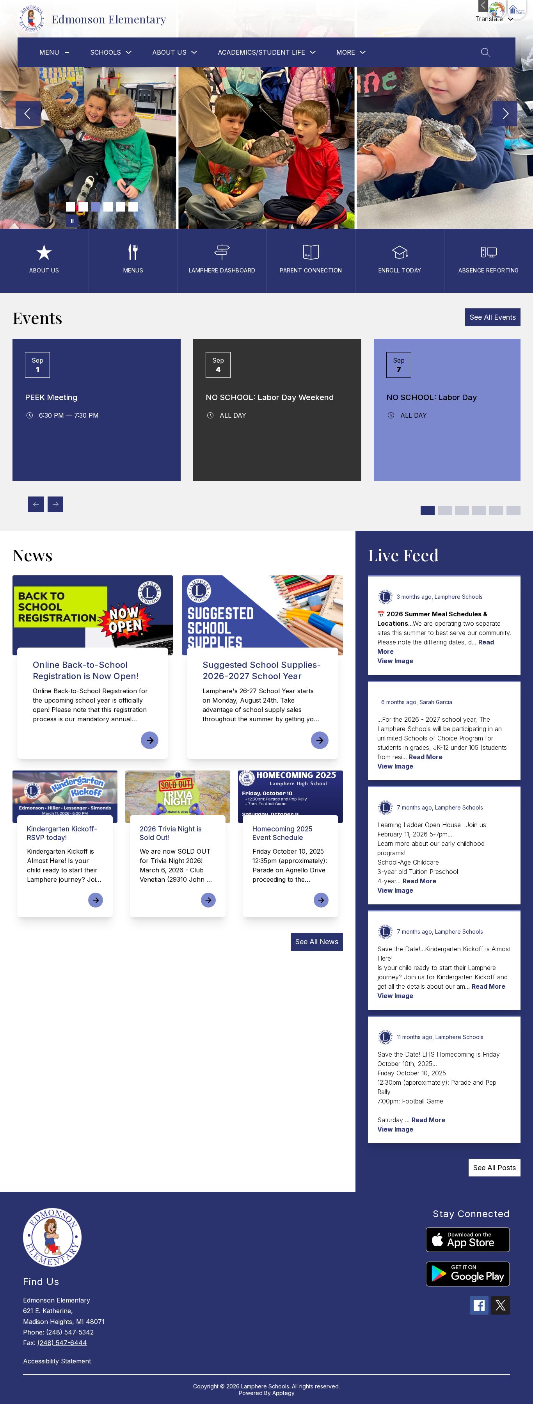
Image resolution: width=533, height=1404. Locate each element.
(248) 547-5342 (70, 1332)
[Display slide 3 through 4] (445, 510)
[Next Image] (504, 114)
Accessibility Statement (57, 1361)
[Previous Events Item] (36, 504)
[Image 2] (83, 207)
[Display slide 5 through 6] (462, 510)
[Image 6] (133, 207)
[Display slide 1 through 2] (428, 510)
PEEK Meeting (51, 397)
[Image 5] (120, 207)
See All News (316, 942)
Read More (425, 757)
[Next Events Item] (55, 504)
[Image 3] (95, 207)
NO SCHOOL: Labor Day (431, 397)
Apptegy (283, 1393)
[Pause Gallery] (72, 221)
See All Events (493, 317)
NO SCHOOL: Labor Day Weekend (270, 397)
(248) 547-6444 (62, 1343)
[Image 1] (70, 207)
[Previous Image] (28, 114)
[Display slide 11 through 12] (513, 510)
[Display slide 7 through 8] (479, 510)
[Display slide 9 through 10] (496, 510)
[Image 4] (108, 207)
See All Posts (494, 1168)
